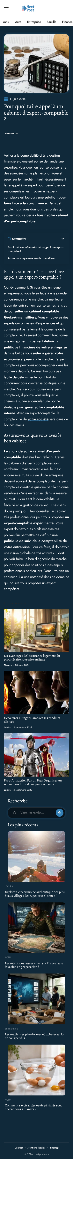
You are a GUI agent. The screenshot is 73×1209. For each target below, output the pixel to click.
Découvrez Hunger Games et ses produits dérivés (32, 720)
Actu (8, 957)
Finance (8, 665)
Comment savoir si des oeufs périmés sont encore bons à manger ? (33, 1107)
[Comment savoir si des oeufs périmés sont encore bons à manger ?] (36, 1070)
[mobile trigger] (7, 9)
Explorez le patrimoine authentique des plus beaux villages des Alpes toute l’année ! (35, 894)
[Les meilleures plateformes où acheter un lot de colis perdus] (36, 999)
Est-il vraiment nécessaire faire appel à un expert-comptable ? (35, 249)
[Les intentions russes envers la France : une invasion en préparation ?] (36, 927)
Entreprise (11, 133)
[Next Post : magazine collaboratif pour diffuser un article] (28, 9)
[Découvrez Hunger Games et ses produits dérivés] (36, 692)
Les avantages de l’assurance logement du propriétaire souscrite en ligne (32, 657)
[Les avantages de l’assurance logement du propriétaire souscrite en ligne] (36, 630)
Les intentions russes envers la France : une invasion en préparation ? (34, 965)
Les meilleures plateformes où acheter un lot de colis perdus (35, 1036)
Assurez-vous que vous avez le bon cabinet (31, 258)
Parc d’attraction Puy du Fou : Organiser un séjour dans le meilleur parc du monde (33, 782)
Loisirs (7, 727)
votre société (38, 419)
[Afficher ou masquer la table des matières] (45, 238)
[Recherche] (66, 9)
